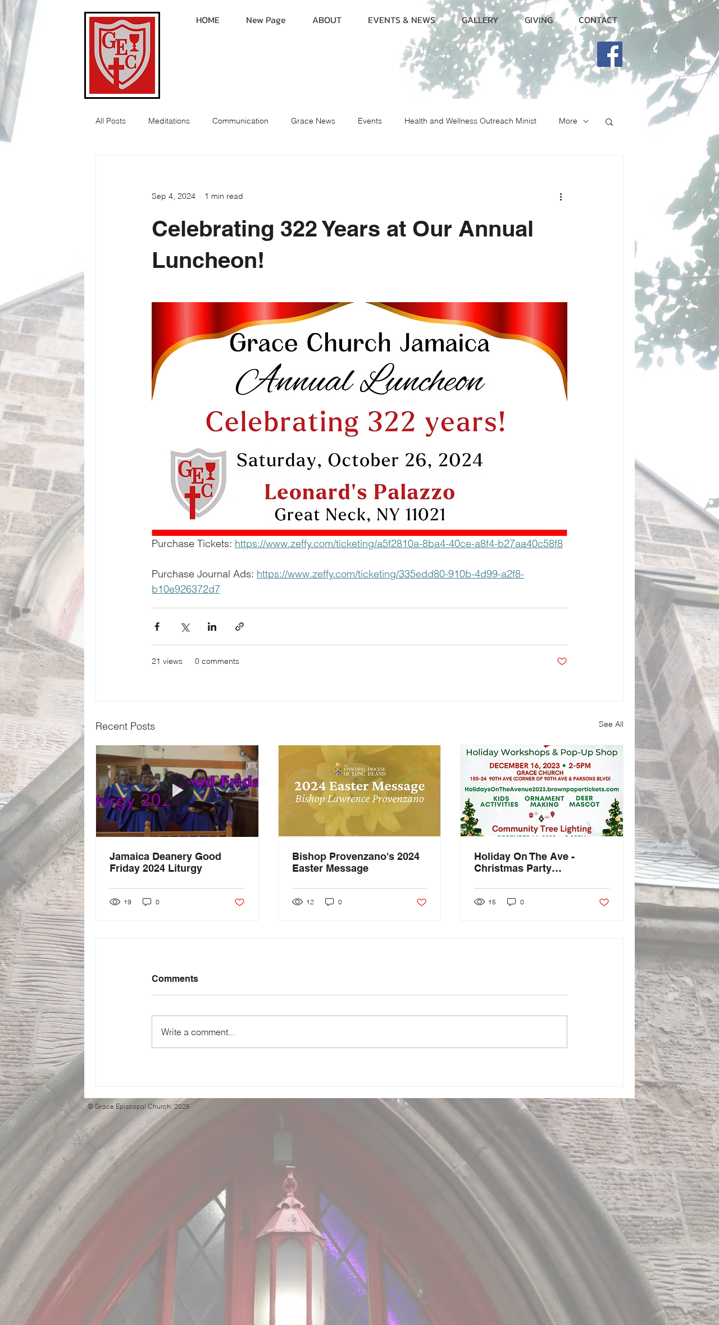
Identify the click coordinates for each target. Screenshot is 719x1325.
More (568, 121)
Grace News (313, 121)
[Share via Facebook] (157, 626)
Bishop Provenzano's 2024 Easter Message (356, 862)
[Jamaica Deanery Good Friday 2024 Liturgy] (177, 790)
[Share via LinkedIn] (212, 626)
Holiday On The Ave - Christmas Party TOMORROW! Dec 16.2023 (537, 862)
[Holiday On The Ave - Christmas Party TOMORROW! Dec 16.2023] (542, 790)
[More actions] (560, 196)
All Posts (110, 121)
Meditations (169, 121)
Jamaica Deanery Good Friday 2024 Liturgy (165, 862)
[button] (609, 121)
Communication (240, 121)
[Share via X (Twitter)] (184, 626)
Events (370, 121)
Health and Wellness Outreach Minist (470, 121)
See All (611, 724)
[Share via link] (239, 626)
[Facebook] (609, 54)
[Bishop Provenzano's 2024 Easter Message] (360, 790)
